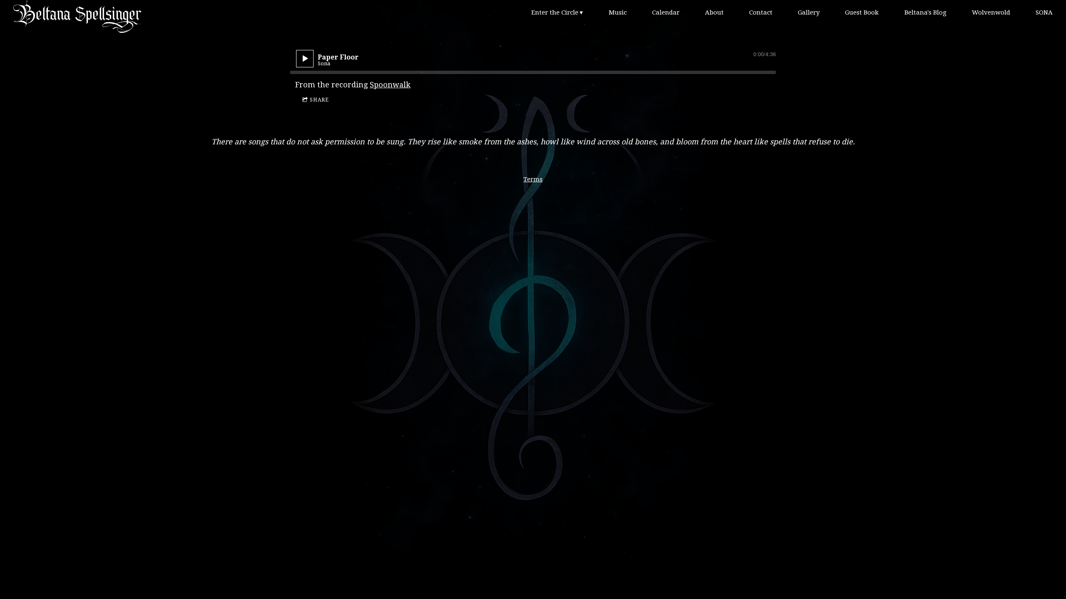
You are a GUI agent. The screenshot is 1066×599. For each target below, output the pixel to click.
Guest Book (862, 12)
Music (618, 12)
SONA (1044, 12)
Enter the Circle (554, 12)
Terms (533, 179)
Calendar (666, 12)
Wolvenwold (991, 12)
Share (319, 100)
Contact (760, 12)
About (714, 12)
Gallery (808, 12)
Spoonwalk (390, 84)
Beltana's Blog (925, 12)
